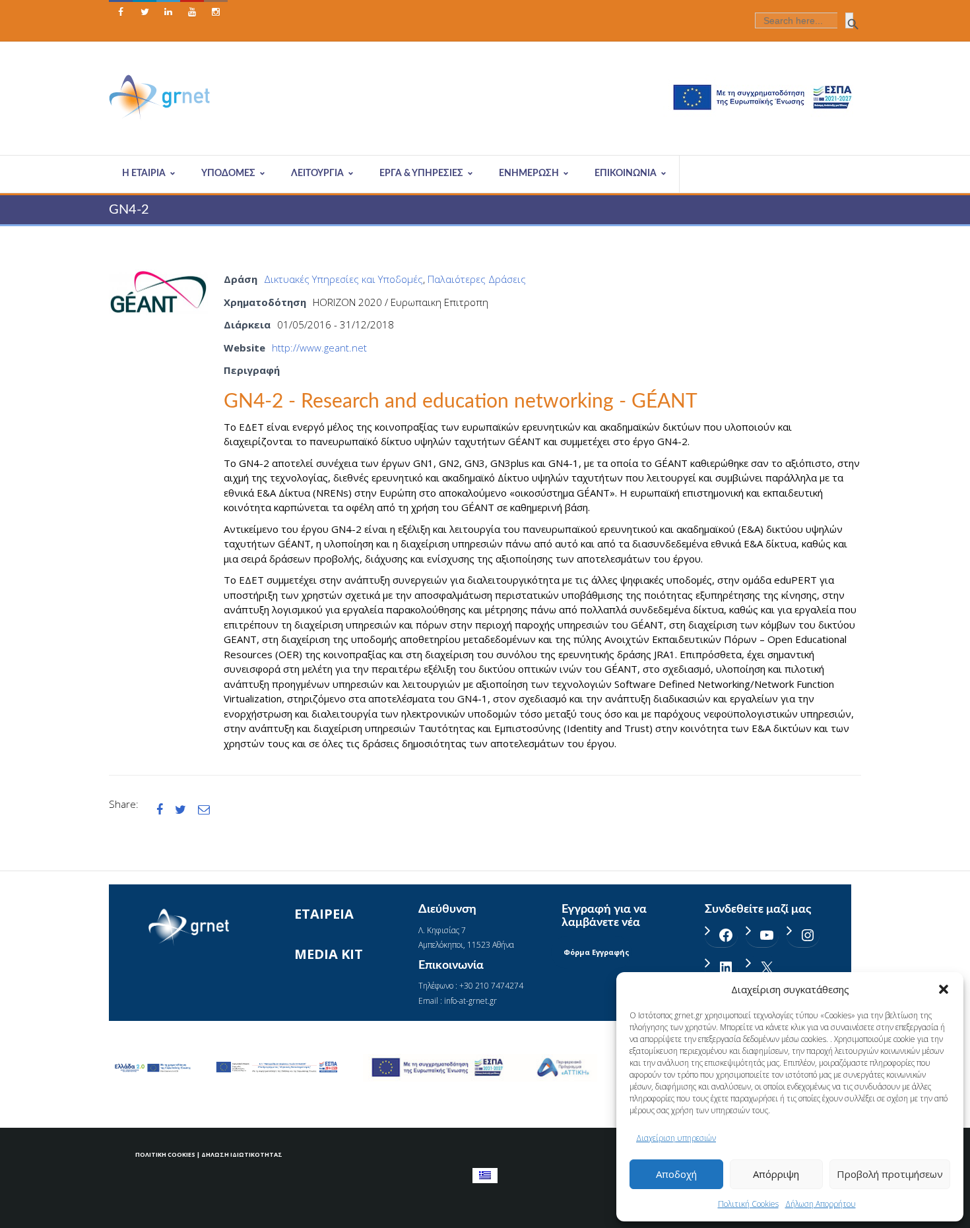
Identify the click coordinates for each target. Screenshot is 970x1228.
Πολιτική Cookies (748, 1204)
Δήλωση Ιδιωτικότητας (241, 1154)
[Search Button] (849, 20)
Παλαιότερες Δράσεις (477, 279)
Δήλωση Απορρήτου (820, 1204)
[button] (943, 989)
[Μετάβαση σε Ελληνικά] (485, 1175)
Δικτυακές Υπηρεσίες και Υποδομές (343, 279)
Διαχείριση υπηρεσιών (676, 1138)
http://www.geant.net (319, 347)
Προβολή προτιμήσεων (890, 1174)
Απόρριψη (776, 1174)
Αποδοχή (676, 1174)
